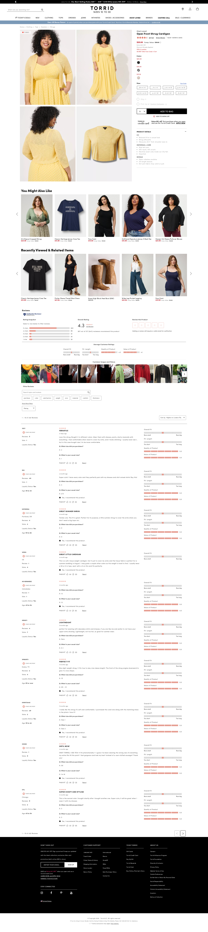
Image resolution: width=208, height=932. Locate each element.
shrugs (52, 27)
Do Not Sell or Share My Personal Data (162, 877)
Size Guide (183, 83)
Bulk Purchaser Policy (109, 872)
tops (36, 27)
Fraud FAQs (106, 868)
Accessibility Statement (157, 885)
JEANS (83, 18)
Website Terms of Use (157, 871)
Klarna (105, 856)
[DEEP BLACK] (138, 62)
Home (22, 27)
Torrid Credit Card (132, 855)
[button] (15, 2)
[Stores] (182, 10)
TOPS (61, 18)
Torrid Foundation (156, 859)
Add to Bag (166, 111)
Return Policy (88, 872)
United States (47, 901)
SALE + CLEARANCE (182, 18)
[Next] (190, 214)
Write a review (160, 38)
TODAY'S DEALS (24, 18)
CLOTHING (49, 18)
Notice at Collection (156, 897)
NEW (37, 18)
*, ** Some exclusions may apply (104, 923)
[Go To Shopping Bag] (197, 9)
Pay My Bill (129, 859)
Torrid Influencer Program (158, 855)
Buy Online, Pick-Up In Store (135, 871)
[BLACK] (138, 70)
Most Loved (142, 31)
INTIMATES (95, 18)
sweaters (44, 27)
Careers (152, 851)
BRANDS (149, 18)
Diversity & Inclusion (156, 863)
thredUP (105, 860)
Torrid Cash (130, 867)
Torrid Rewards (131, 863)
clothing (29, 27)
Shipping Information (90, 864)
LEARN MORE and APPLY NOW (50, 876)
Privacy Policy (154, 867)
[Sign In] (190, 10)
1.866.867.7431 (88, 852)
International (107, 852)
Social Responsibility (156, 881)
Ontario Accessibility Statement (160, 889)
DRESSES (72, 18)
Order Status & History (91, 860)
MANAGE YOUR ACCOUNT (49, 878)
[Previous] (17, 214)
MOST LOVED (135, 18)
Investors (153, 893)
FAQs (104, 864)
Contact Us (106, 876)
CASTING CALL (164, 18)
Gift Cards (129, 851)
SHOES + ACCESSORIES (115, 18)
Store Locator (88, 868)
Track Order (87, 856)
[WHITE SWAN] (138, 77)
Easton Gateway (157, 104)
